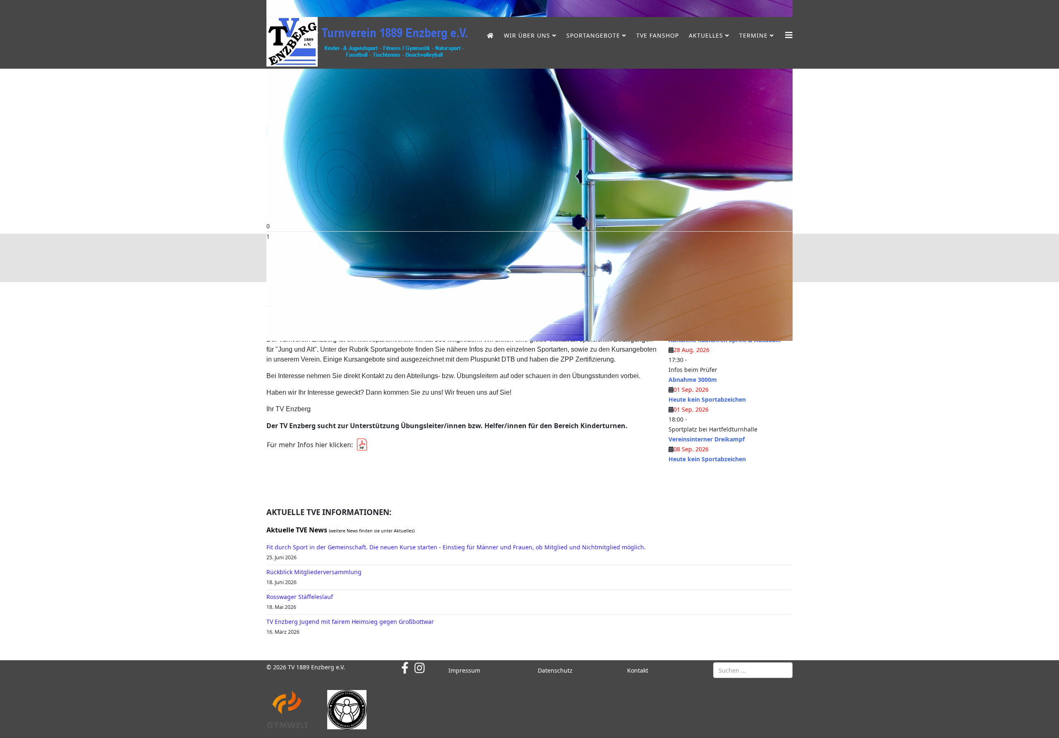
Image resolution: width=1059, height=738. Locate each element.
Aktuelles (706, 35)
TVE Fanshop (657, 35)
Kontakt (637, 670)
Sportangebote (593, 35)
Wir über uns (527, 35)
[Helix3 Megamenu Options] (789, 35)
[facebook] (405, 668)
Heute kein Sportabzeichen (707, 399)
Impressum (464, 670)
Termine (753, 35)
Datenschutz (555, 670)
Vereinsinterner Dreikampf (706, 439)
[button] (529, 226)
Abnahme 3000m (692, 379)
